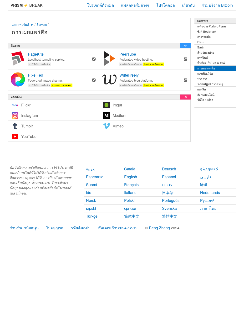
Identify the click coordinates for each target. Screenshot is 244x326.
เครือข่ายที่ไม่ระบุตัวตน (211, 26)
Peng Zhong (160, 228)
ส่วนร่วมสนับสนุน (24, 228)
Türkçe (91, 216)
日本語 (167, 192)
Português (170, 200)
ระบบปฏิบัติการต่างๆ (210, 84)
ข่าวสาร (202, 79)
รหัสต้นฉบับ (81, 228)
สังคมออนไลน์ (205, 94)
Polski (129, 200)
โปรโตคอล (165, 5)
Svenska (169, 208)
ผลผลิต (201, 89)
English (130, 176)
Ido (88, 192)
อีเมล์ (200, 47)
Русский (207, 200)
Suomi (91, 184)
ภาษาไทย (208, 208)
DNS (200, 42)
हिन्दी (203, 184)
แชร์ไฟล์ (202, 58)
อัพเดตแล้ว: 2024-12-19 (117, 228)
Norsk (91, 200)
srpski (91, 208)
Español (169, 176)
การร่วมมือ (204, 37)
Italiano (130, 192)
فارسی (205, 176)
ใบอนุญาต (54, 228)
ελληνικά (209, 169)
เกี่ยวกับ (188, 5)
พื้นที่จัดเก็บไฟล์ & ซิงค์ (211, 63)
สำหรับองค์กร (205, 52)
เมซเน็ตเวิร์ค (205, 73)
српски (130, 208)
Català (129, 169)
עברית (167, 184)
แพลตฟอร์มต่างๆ (135, 5)
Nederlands (210, 192)
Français (131, 184)
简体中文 (131, 216)
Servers (41, 24)
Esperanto (94, 176)
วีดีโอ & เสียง (205, 100)
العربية (91, 169)
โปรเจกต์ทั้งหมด (100, 5)
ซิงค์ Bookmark (206, 31)
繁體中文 (169, 216)
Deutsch (169, 169)
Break (26, 5)
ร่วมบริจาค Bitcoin (217, 5)
